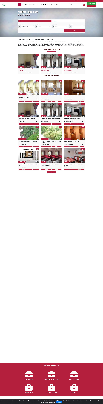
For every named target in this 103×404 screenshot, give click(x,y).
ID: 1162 (79, 169)
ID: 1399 (56, 169)
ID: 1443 (79, 123)
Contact (56, 4)
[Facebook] (98, 0)
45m (47, 101)
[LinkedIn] (99, 0)
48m (24, 123)
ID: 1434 (56, 123)
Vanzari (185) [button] (24, 4)
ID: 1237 (56, 101)
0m (24, 146)
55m (69, 101)
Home (19, 4)
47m (69, 123)
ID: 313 (79, 146)
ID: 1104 (33, 123)
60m (69, 169)
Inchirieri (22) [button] (32, 4)
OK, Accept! (59, 402)
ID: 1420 (33, 101)
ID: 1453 (56, 146)
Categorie (20, 24)
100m (24, 101)
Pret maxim (54, 24)
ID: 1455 (79, 101)
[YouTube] (101, 0)
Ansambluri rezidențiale (41, 4)
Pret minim (37, 24)
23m (69, 146)
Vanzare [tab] (21, 21)
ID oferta (71, 24)
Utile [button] (52, 4)
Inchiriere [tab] (55, 21)
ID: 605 (33, 146)
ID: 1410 (33, 169)
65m (47, 123)
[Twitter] (97, 0)
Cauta (74, 30)
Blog (48, 4)
